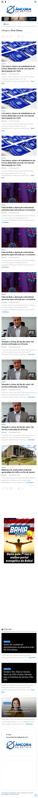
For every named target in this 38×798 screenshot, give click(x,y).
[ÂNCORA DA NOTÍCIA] (19, 13)
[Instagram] (2, 2)
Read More (5, 222)
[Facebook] (5, 2)
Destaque (7, 669)
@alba (4, 63)
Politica (7, 641)
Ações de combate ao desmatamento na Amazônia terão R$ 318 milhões (19, 647)
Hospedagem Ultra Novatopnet (10, 794)
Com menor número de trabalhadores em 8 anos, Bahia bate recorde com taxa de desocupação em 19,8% (18, 68)
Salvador (7, 703)
